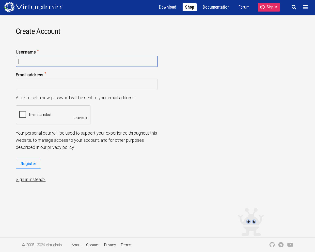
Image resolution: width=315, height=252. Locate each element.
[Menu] (306, 7)
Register (28, 163)
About (76, 245)
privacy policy (60, 147)
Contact (92, 245)
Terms (126, 245)
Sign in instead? (31, 179)
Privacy (110, 245)
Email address (31, 75)
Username (27, 52)
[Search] (293, 7)
